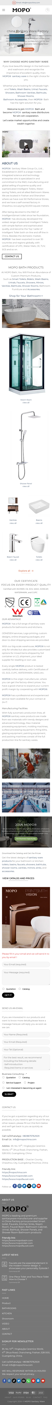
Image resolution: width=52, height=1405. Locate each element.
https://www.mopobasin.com (17, 1240)
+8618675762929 (30, 1136)
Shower (26, 483)
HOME (5, 1298)
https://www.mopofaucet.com (18, 1179)
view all (26, 324)
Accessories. (33, 289)
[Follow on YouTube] (39, 1186)
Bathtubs (41, 92)
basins (13, 864)
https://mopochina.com (14, 1172)
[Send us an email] (29, 1186)
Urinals (12, 282)
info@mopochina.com (25, 1139)
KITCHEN (7, 1313)
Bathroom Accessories (15, 99)
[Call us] (28, 1381)
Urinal (34, 89)
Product (6, 1303)
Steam (26, 400)
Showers (10, 92)
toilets (5, 864)
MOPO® (38, 99)
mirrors (31, 868)
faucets (21, 864)
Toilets (12, 89)
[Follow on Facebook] (15, 1186)
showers (30, 864)
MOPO (7, 76)
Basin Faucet (13, 557)
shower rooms (9, 868)
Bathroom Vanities (25, 92)
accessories (8, 871)
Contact (37, 1397)
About (8, 1397)
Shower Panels (28, 1229)
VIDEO (5, 1323)
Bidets (30, 279)
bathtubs (41, 864)
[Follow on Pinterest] (33, 1381)
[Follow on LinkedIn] (34, 1186)
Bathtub (14, 1229)
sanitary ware (19, 76)
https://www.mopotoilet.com (17, 1176)
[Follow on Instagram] (19, 1186)
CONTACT (7, 1334)
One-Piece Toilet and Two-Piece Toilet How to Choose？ (29, 1278)
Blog (28, 1397)
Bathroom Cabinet (36, 1227)
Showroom (8, 1318)
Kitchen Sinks (26, 1224)
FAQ (45, 1397)
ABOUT (6, 1329)
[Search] (47, 10)
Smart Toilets (19, 279)
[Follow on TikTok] (14, 1381)
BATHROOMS (9, 1308)
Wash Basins (24, 89)
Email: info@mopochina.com (28, 2)
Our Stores (18, 1397)
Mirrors (39, 282)
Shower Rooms (25, 96)
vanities (22, 868)
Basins (39, 520)
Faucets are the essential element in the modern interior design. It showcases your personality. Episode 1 (29, 1265)
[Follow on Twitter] (24, 1186)
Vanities (6, 286)
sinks (38, 868)
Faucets (43, 89)
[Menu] (3, 10)
